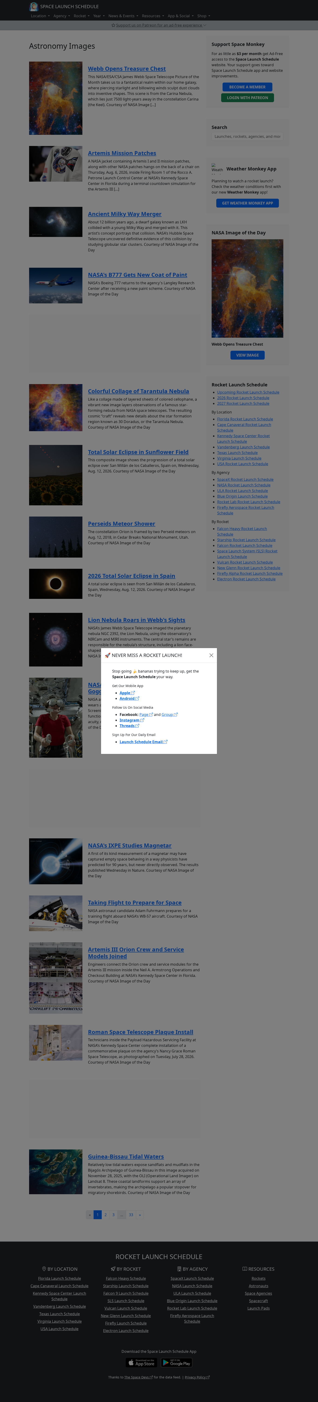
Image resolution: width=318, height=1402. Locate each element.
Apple (125, 692)
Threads (127, 725)
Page (144, 714)
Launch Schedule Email (142, 741)
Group (168, 714)
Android (127, 698)
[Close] (211, 655)
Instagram (130, 720)
